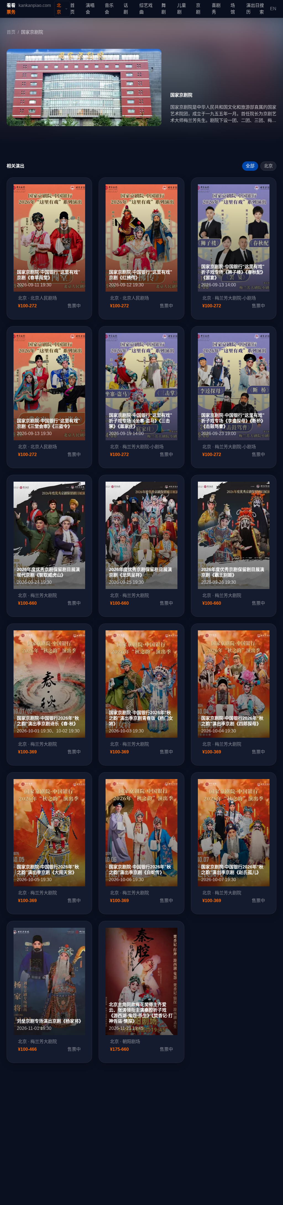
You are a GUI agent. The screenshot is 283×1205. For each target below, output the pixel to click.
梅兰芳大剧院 (43, 595)
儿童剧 (181, 8)
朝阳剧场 (131, 1041)
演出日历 (253, 8)
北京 (268, 166)
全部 (250, 166)
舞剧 (163, 8)
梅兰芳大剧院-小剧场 (235, 298)
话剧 (126, 8)
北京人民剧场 (43, 298)
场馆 (232, 8)
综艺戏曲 (146, 8)
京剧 (198, 8)
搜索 (262, 8)
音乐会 (109, 8)
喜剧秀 (216, 8)
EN (273, 8)
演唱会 (90, 8)
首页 (72, 8)
